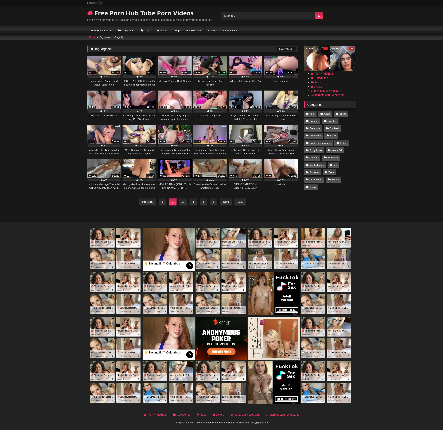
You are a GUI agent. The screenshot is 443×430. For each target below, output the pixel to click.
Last (240, 201)
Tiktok (313, 187)
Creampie (315, 128)
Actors (163, 30)
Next (226, 201)
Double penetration (320, 143)
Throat (335, 179)
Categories (127, 30)
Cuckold (334, 128)
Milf (335, 165)
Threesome (316, 179)
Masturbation (317, 165)
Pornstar (314, 172)
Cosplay (332, 121)
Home (92, 37)
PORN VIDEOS (102, 30)
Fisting (343, 143)
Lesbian (314, 157)
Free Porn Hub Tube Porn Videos (143, 13)
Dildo (333, 135)
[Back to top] (432, 419)
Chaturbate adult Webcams (223, 30)
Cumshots (315, 135)
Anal (312, 113)
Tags (147, 30)
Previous (147, 201)
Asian (327, 113)
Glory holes (316, 150)
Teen (331, 172)
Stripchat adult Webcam (188, 30)
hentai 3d (337, 150)
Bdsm (343, 113)
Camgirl (314, 121)
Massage (333, 157)
